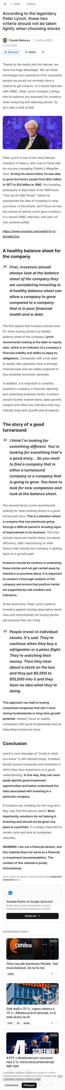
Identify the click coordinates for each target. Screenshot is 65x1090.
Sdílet (32, 52)
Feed (17, 4)
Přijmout (29, 1085)
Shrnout (13, 52)
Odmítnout (11, 1085)
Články (31, 4)
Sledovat (30, 916)
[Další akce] (56, 973)
